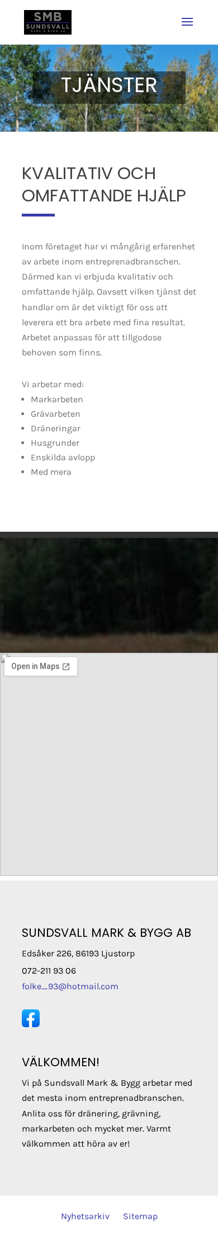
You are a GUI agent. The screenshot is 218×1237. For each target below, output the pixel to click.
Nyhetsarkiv (85, 1216)
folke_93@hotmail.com (70, 986)
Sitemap (140, 1216)
